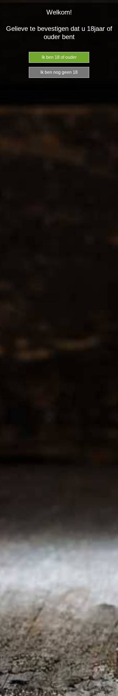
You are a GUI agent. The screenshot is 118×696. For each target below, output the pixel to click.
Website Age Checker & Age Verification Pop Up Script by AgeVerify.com (111, 694)
